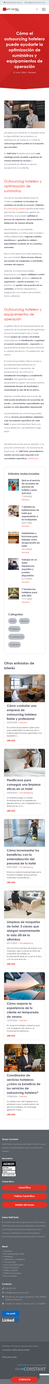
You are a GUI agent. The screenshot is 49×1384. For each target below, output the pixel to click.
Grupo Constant (11, 1267)
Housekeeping (26, 792)
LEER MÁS (11, 740)
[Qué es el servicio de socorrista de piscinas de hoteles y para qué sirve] (13, 485)
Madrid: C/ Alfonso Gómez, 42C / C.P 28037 (25, 1303)
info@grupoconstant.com (35, 2)
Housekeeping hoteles (14, 1254)
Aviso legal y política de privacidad (15, 1350)
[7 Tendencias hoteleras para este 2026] (13, 593)
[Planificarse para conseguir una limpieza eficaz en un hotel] (24, 763)
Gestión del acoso (24, 1204)
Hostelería (8, 1256)
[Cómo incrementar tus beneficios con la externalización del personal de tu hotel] (24, 833)
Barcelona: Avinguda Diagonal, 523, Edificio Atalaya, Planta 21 (25, 1298)
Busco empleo (10, 1276)
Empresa (8, 1251)
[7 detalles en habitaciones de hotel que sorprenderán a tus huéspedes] (13, 511)
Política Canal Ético (24, 1196)
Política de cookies (9, 1357)
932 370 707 (10, 1288)
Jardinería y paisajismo (14, 1259)
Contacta (24, 1379)
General (32, 72)
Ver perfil (10, 1313)
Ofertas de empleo (12, 1273)
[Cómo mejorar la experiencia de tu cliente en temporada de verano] (24, 986)
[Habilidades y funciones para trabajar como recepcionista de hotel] (13, 537)
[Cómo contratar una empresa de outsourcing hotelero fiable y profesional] (24, 688)
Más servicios (10, 1262)
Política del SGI (11, 1270)
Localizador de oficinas (13, 2)
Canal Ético (25, 1187)
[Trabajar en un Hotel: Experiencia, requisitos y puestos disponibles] (13, 564)
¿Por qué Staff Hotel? (13, 1265)
